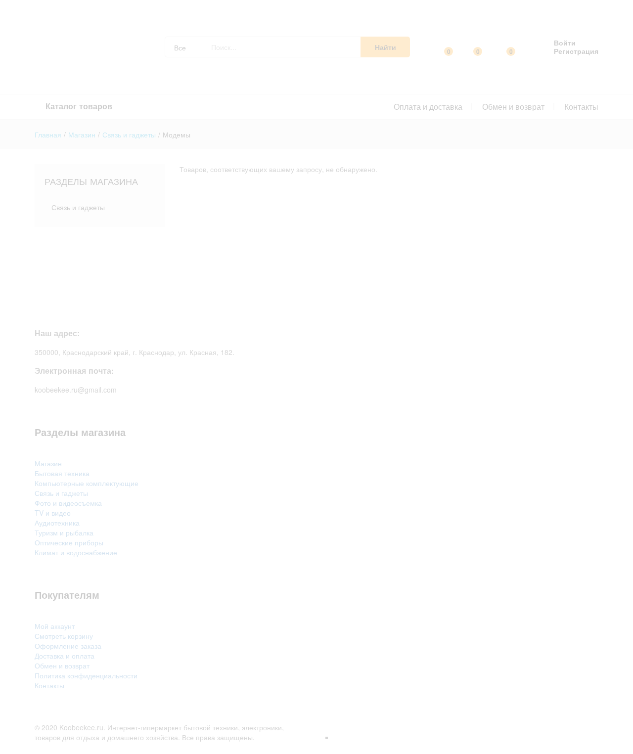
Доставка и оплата (64, 656)
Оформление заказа (68, 646)
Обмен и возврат (513, 106)
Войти (565, 43)
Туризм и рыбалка (64, 532)
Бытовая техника (62, 473)
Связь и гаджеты (78, 207)
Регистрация (576, 51)
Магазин (48, 463)
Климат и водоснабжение (76, 552)
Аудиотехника (57, 523)
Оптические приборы (69, 542)
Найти (385, 47)
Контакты (581, 106)
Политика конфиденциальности (86, 675)
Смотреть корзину (64, 636)
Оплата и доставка (428, 106)
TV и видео (53, 513)
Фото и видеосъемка (68, 503)
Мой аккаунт (55, 626)
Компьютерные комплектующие (86, 483)
